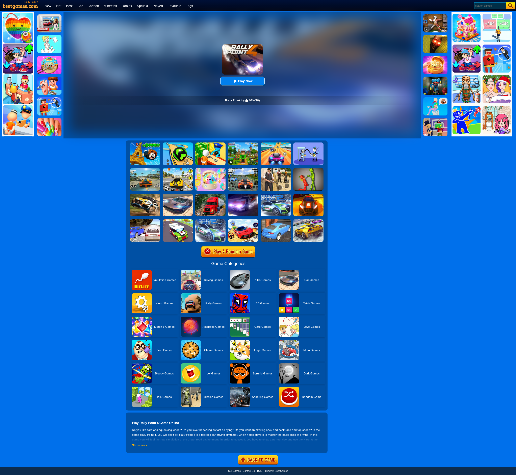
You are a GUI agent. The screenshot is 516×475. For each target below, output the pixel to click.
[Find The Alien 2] (435, 119)
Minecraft (110, 6)
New (48, 6)
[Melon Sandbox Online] (308, 169)
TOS (259, 471)
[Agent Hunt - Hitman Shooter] (276, 169)
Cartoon (93, 6)
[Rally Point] (243, 195)
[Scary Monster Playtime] (435, 78)
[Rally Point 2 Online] (276, 195)
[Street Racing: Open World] (145, 169)
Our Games (234, 471)
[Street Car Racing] (243, 169)
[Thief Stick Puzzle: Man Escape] (308, 143)
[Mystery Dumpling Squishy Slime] (49, 57)
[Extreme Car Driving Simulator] (178, 195)
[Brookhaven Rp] (49, 15)
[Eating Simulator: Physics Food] (435, 98)
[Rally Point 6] (308, 195)
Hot (58, 6)
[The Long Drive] (178, 169)
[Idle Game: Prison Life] (210, 143)
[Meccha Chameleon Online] (435, 15)
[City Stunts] (276, 220)
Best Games (281, 471)
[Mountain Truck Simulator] (210, 195)
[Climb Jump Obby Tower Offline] (145, 143)
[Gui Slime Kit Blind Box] (435, 57)
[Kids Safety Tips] (49, 78)
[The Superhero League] (49, 98)
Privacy (268, 471)
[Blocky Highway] (178, 220)
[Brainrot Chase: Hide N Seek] (435, 36)
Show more (139, 445)
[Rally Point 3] (145, 195)
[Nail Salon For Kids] (49, 119)
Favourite (174, 6)
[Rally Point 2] (210, 220)
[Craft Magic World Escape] (243, 143)
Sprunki (142, 6)
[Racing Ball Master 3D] (178, 143)
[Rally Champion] (243, 220)
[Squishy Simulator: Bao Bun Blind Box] (210, 169)
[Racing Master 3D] (276, 143)
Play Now (245, 81)
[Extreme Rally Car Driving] (308, 220)
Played (158, 6)
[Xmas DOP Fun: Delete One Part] (49, 36)
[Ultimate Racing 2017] (145, 220)
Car (80, 6)
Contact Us (249, 471)
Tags (189, 6)
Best (69, 6)
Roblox (127, 6)
